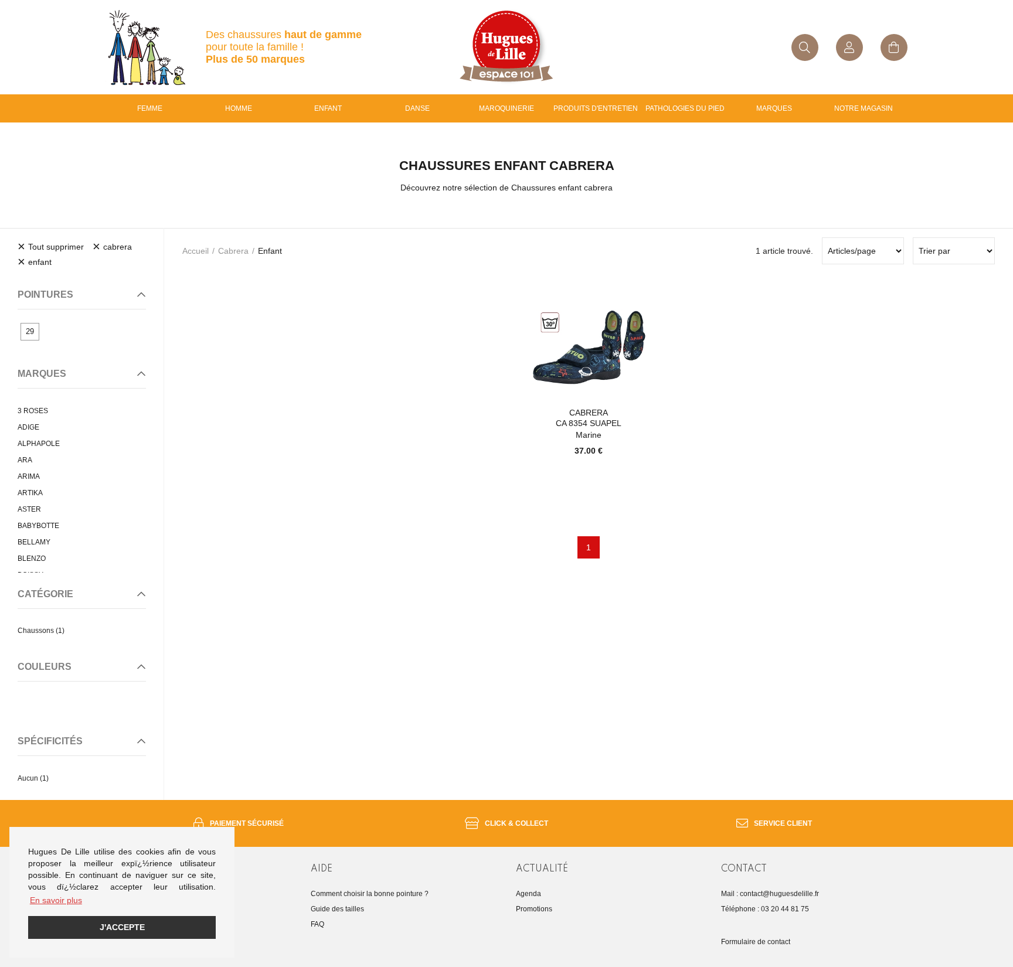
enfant (328, 108)
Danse (417, 108)
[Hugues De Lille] (506, 47)
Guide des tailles (337, 909)
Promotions (534, 909)
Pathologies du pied (685, 108)
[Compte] (849, 47)
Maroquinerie (506, 108)
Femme (149, 108)
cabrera (233, 251)
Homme (238, 108)
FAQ (317, 924)
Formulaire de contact (755, 942)
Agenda (528, 894)
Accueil (195, 251)
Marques (774, 108)
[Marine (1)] (27, 701)
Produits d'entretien (595, 108)
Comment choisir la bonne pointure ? (370, 894)
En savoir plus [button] (56, 900)
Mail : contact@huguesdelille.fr (770, 894)
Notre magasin (863, 108)
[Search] (804, 47)
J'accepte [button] (122, 927)
